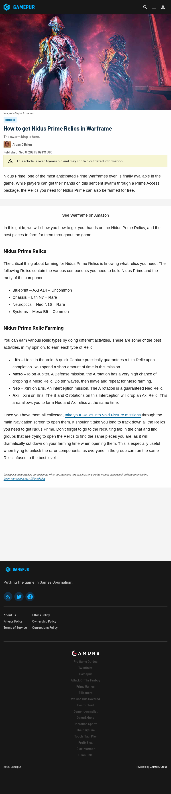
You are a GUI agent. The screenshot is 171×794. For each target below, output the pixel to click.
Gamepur (85, 674)
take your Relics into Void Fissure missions (103, 415)
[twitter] (19, 596)
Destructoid (85, 705)
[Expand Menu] (154, 7)
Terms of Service (15, 627)
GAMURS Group (158, 766)
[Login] (163, 7)
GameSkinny (85, 717)
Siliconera (85, 693)
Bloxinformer (86, 749)
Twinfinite (85, 668)
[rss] (8, 596)
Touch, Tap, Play (85, 736)
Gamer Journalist (86, 711)
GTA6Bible (85, 755)
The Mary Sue (85, 730)
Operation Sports (85, 724)
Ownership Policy (44, 621)
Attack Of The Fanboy (85, 680)
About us (10, 615)
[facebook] (30, 596)
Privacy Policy (13, 621)
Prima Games (85, 686)
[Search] (145, 7)
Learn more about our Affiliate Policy (24, 478)
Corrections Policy (45, 627)
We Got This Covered (85, 699)
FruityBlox (85, 742)
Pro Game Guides (86, 661)
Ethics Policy (41, 615)
